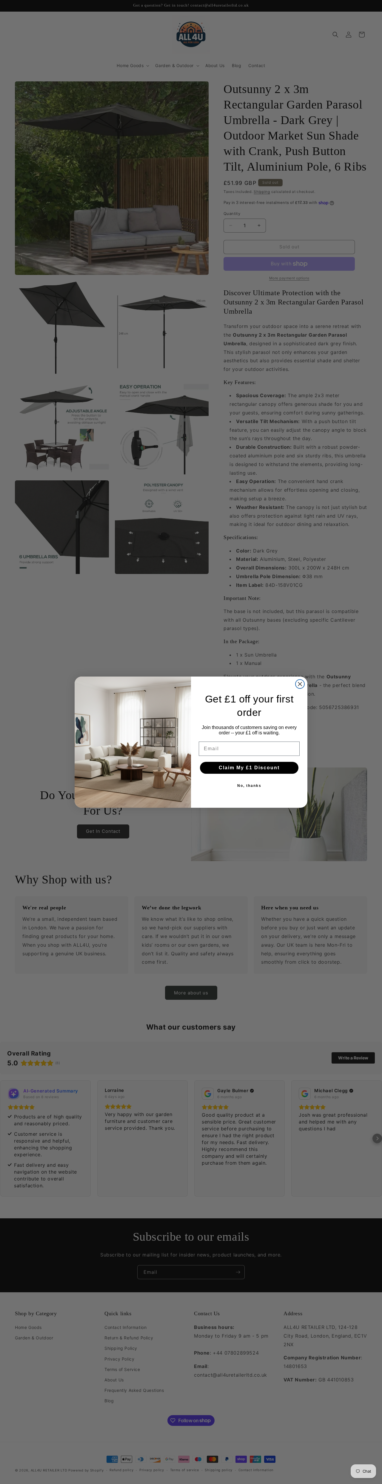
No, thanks (249, 786)
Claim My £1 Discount (249, 767)
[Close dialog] (299, 684)
